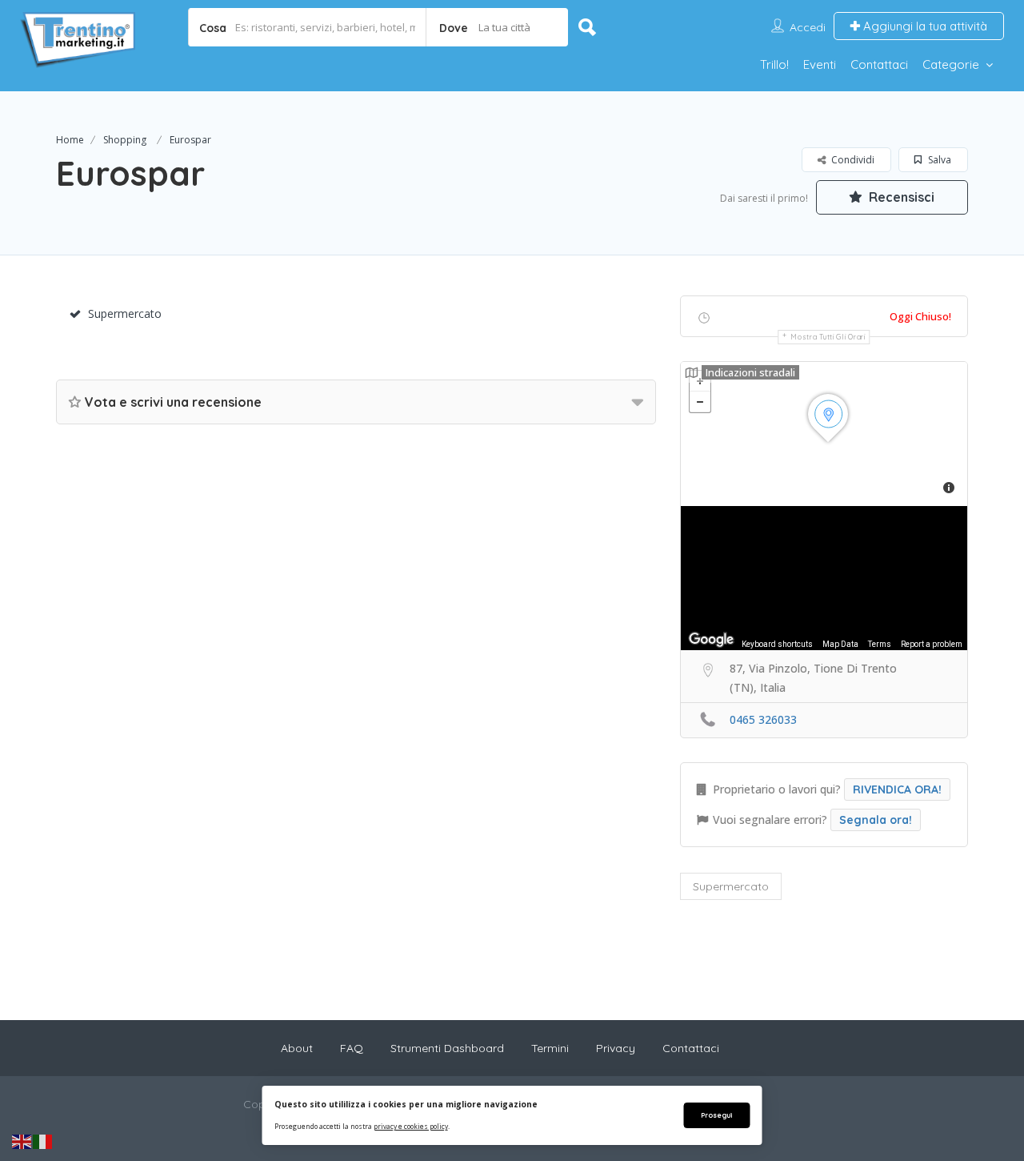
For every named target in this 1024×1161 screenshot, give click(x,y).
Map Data (840, 644)
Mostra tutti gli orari (827, 336)
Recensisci (900, 197)
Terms (879, 644)
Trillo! (774, 64)
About (297, 1048)
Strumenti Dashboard (447, 1048)
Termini (550, 1048)
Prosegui (716, 1115)
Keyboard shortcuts (777, 644)
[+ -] (824, 434)
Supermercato (125, 313)
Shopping (124, 140)
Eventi (819, 64)
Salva (938, 160)
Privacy (615, 1048)
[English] (22, 1141)
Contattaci (879, 64)
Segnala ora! (875, 820)
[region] (824, 578)
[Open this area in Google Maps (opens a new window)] (711, 639)
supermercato (731, 886)
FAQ (351, 1048)
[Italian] (43, 1141)
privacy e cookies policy (411, 1126)
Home (70, 140)
